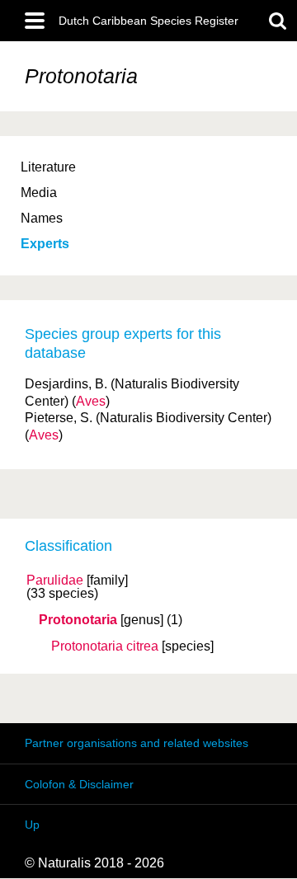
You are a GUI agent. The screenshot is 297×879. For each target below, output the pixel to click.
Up (32, 824)
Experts (45, 244)
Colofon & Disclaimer (79, 784)
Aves (91, 401)
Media (39, 193)
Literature (48, 167)
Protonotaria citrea (104, 646)
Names (42, 218)
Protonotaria (78, 620)
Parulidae (54, 580)
